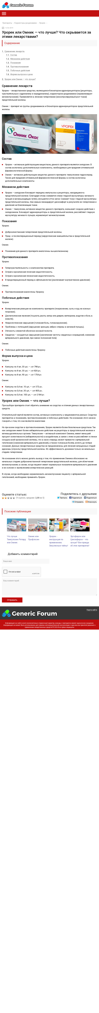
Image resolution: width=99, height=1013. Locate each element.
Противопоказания (17, 66)
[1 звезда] (3, 498)
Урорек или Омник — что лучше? (19, 79)
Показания (13, 63)
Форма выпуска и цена (19, 74)
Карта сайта (92, 610)
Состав (11, 55)
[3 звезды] (8, 498)
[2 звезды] (6, 498)
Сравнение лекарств (13, 51)
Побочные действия (18, 70)
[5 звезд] (14, 498)
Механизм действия (18, 59)
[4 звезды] (11, 498)
